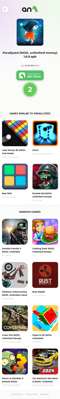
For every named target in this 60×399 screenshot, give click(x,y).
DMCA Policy (17, 394)
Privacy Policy (31, 394)
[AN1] (30, 9)
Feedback (44, 394)
